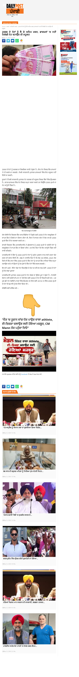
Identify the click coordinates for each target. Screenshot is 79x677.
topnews (25, 383)
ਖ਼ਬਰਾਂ (8, 26)
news (13, 383)
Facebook (24, 374)
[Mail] (12, 42)
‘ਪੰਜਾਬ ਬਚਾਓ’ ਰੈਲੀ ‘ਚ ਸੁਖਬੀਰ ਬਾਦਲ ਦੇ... (17, 515)
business (15, 381)
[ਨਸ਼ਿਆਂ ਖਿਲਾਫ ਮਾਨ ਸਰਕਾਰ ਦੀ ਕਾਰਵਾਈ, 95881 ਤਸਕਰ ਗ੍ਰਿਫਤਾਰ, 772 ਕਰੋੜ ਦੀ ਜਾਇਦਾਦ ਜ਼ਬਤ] (29, 585)
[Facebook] (3, 42)
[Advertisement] (29, 93)
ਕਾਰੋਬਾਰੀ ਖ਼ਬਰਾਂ (13, 26)
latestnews (6, 383)
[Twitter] (8, 42)
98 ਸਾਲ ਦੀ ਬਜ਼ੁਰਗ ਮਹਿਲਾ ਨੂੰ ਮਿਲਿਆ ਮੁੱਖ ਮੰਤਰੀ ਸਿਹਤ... (23, 471)
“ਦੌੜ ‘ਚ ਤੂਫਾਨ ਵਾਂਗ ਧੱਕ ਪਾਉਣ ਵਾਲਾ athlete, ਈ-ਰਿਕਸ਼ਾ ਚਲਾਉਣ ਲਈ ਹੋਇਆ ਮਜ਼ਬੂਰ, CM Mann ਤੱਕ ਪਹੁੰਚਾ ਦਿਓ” (27, 324)
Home (4, 26)
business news (24, 381)
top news (18, 383)
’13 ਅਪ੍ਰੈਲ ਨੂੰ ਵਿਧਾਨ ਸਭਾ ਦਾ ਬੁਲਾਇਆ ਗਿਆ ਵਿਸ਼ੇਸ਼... (22, 427)
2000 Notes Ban (7, 381)
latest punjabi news (46, 381)
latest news (34, 381)
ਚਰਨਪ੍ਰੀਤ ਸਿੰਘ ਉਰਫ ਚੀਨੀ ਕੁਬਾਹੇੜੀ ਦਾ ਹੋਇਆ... (20, 558)
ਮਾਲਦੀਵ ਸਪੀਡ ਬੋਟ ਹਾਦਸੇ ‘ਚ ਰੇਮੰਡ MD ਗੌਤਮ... (20, 646)
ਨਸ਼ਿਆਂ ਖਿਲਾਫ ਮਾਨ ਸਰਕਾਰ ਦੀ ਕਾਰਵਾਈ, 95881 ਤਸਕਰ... (24, 602)
